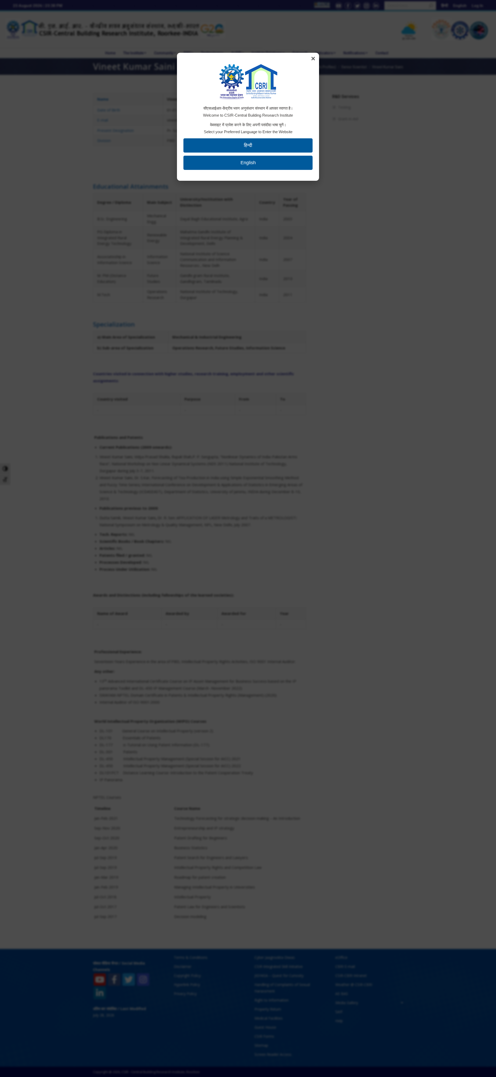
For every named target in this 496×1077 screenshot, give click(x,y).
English (248, 162)
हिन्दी (248, 145)
